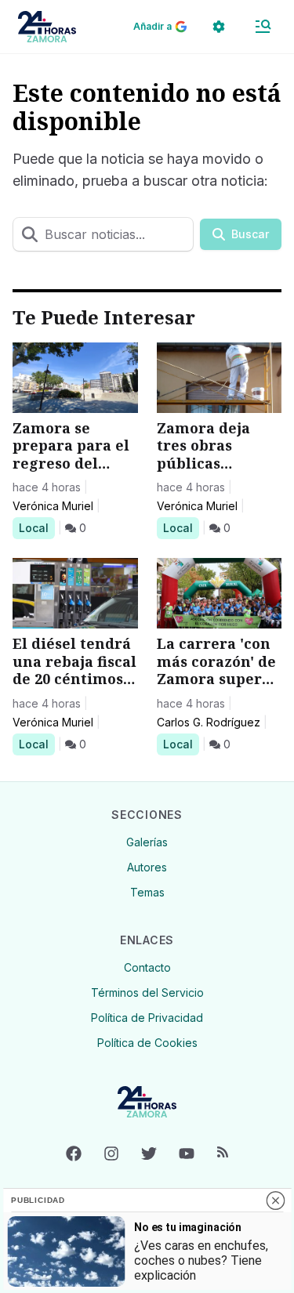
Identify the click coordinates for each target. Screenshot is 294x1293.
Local (36, 527)
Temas (147, 892)
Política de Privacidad (147, 1017)
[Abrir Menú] (262, 26)
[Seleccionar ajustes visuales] (218, 26)
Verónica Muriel (53, 505)
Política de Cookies (147, 1042)
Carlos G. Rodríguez (208, 722)
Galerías (147, 842)
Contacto (147, 967)
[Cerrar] (275, 1200)
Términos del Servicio (147, 992)
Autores (147, 867)
